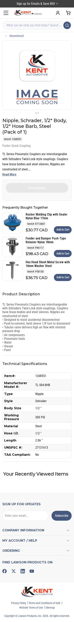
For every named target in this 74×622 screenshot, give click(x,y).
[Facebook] (4, 571)
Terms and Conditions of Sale (44, 603)
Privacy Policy (18, 603)
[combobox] (37, 25)
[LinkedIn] (23, 571)
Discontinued (16, 35)
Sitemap (50, 607)
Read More (9, 174)
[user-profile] (57, 12)
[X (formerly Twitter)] (13, 571)
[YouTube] (32, 571)
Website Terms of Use (31, 607)
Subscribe (61, 516)
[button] (30, 113)
